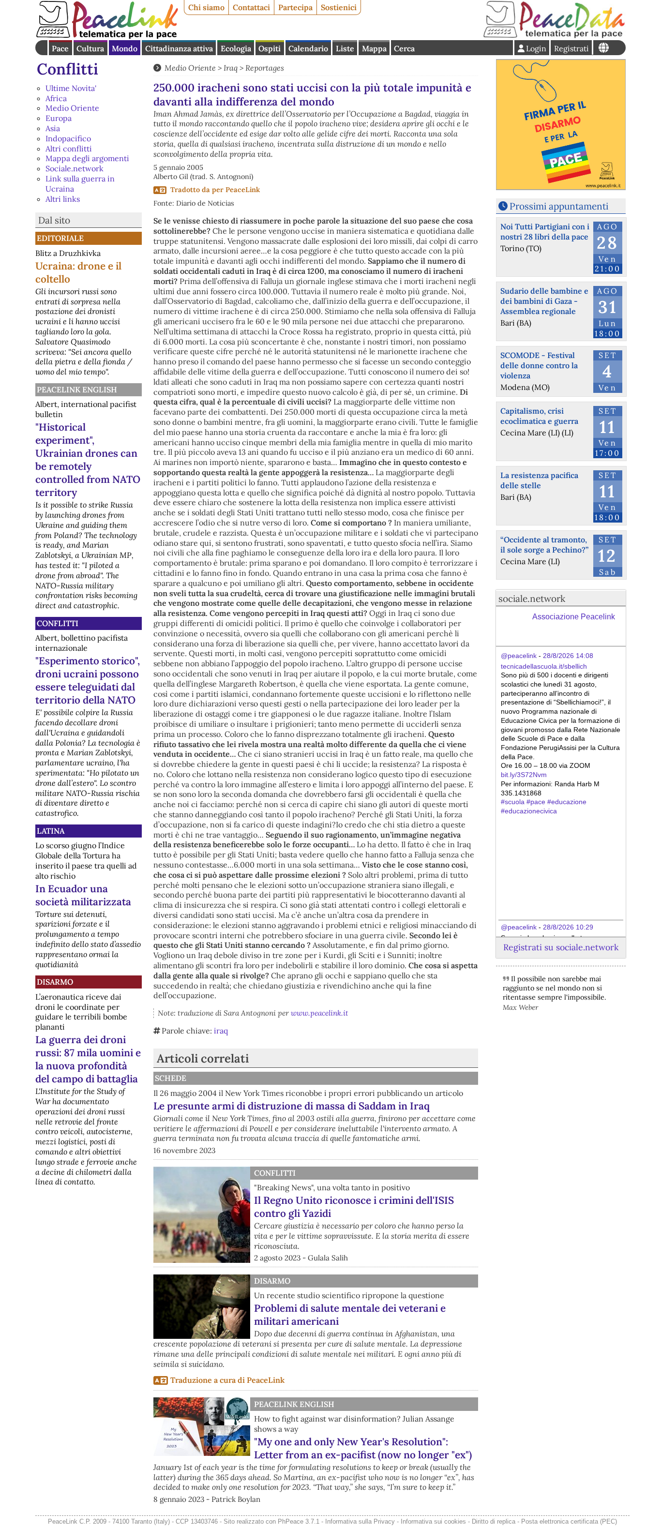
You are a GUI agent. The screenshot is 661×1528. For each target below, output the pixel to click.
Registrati (571, 48)
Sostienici (339, 7)
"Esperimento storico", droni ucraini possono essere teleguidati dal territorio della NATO (87, 680)
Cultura (90, 48)
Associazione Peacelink (573, 617)
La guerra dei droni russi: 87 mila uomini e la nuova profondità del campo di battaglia (88, 1059)
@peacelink (519, 655)
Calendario (308, 48)
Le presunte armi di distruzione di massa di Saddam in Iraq (291, 1105)
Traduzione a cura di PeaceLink (227, 1380)
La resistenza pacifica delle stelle (539, 480)
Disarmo (55, 982)
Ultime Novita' (70, 88)
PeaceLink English (77, 389)
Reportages (264, 68)
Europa (58, 118)
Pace (60, 48)
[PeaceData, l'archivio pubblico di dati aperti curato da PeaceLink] (554, 36)
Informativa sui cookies (433, 1521)
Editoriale (60, 238)
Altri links (62, 199)
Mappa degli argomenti (87, 158)
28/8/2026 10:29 (568, 927)
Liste (345, 48)
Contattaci (251, 7)
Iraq (231, 68)
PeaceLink (242, 189)
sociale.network (531, 598)
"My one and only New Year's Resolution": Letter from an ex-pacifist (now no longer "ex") (363, 1448)
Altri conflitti (68, 148)
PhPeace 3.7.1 (298, 1521)
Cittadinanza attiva (179, 48)
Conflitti (67, 69)
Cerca (404, 48)
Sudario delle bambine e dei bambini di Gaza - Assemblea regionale (544, 301)
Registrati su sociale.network (560, 947)
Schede (170, 1078)
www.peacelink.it (319, 1013)
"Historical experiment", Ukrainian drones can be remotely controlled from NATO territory (87, 459)
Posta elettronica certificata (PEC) (569, 1521)
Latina (50, 831)
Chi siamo (206, 7)
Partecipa (295, 7)
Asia (52, 128)
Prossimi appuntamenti (559, 206)
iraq (221, 1030)
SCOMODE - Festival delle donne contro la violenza (539, 365)
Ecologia (236, 48)
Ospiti (269, 48)
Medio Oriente (72, 108)
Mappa (374, 48)
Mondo (124, 48)
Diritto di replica (493, 1521)
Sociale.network (74, 168)
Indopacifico (68, 138)
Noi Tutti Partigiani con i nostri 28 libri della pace (544, 231)
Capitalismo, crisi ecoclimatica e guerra (539, 416)
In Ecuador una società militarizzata (83, 895)
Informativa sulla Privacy (360, 1521)
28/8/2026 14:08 (568, 655)
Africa (56, 98)
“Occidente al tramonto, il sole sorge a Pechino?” (544, 544)
